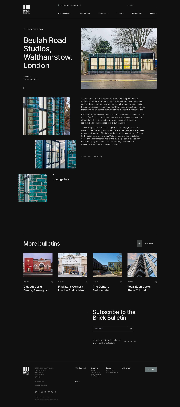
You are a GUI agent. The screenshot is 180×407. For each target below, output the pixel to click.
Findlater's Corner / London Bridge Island (72, 288)
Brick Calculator (95, 376)
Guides (93, 370)
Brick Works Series (112, 372)
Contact (151, 369)
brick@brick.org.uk (41, 385)
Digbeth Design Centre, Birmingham (36, 288)
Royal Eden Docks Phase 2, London (139, 288)
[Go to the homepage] (26, 371)
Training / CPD (95, 372)
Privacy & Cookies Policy (42, 397)
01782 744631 (39, 381)
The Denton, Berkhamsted (101, 288)
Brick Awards (110, 370)
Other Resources (96, 374)
